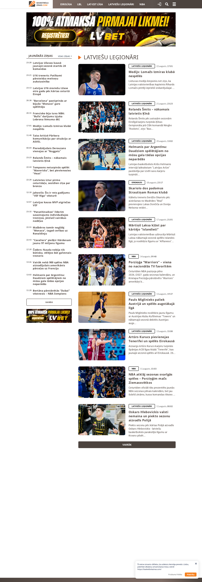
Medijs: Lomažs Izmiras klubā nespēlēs (52, 127)
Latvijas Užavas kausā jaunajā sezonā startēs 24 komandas (49, 65)
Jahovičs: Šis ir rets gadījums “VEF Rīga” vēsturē (51, 194)
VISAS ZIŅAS (64, 56)
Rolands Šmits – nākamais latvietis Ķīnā (50, 159)
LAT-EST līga (95, 4)
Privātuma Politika (175, 574)
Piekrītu (190, 574)
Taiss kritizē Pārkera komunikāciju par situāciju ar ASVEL (52, 138)
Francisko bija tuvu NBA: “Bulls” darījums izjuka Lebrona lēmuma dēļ (49, 116)
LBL (79, 4)
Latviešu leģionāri (121, 4)
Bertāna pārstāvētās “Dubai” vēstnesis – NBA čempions (51, 292)
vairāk (127, 444)
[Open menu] (174, 4)
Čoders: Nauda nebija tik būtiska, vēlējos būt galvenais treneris (52, 252)
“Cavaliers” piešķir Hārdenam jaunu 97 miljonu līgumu (52, 242)
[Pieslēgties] (159, 4)
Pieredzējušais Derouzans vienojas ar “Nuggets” (49, 150)
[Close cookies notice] (196, 563)
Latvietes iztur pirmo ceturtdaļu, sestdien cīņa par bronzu (51, 183)
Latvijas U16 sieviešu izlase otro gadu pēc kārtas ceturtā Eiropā (51, 91)
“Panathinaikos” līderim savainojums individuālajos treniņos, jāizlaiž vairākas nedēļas (50, 216)
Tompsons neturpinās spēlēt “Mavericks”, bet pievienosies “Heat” (52, 170)
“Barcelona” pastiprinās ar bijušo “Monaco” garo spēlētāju (50, 103)
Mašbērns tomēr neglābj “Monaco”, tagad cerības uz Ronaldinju (50, 230)
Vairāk (49, 302)
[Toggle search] (166, 4)
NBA (142, 4)
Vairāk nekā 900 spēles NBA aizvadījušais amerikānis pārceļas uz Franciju (50, 265)
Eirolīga (66, 4)
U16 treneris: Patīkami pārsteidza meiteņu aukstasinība (47, 78)
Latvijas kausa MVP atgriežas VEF (51, 204)
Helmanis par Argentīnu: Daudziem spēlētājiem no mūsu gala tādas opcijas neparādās (49, 279)
